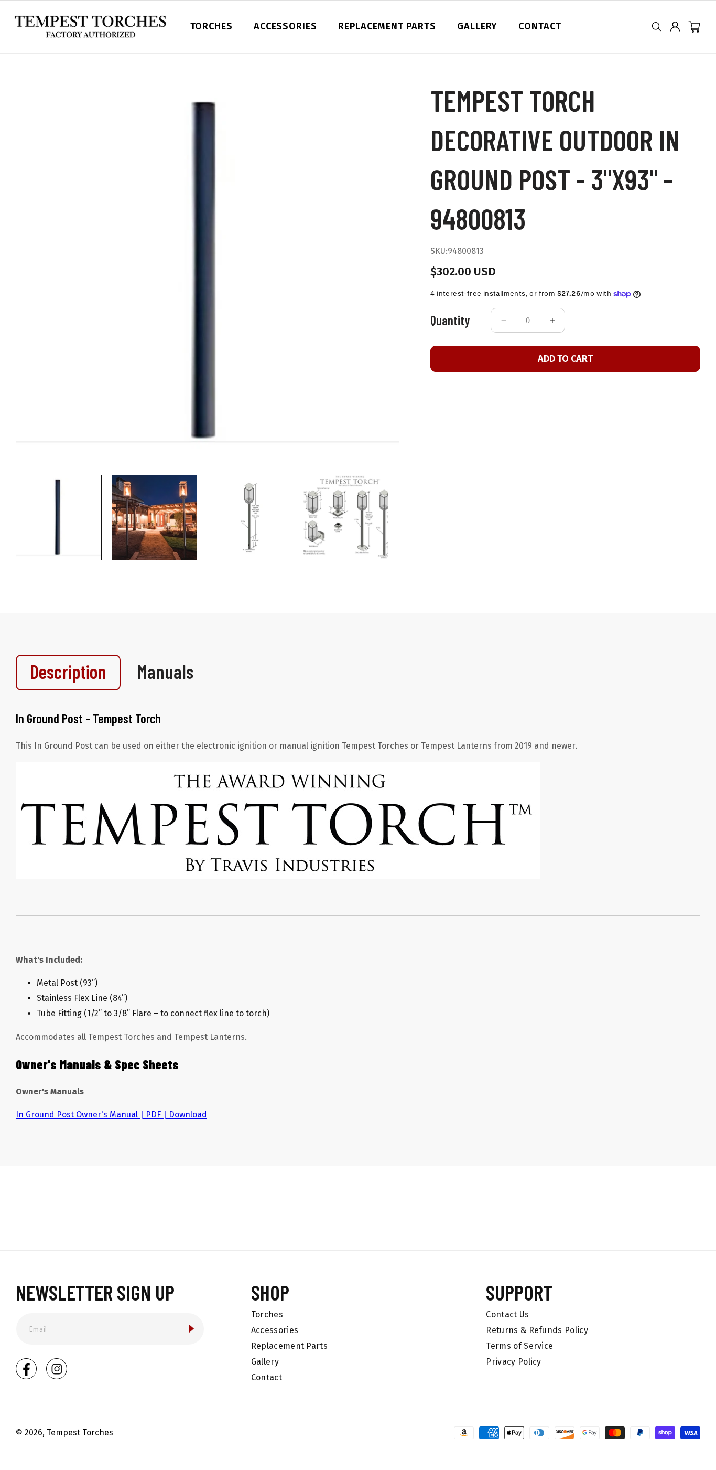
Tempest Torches (80, 1432)
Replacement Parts (289, 1346)
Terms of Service (519, 1346)
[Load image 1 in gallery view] (58, 517)
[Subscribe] (191, 1328)
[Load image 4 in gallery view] (345, 517)
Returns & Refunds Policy (537, 1330)
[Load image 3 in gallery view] (250, 517)
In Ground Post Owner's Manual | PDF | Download (111, 1115)
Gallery (265, 1362)
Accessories (275, 1330)
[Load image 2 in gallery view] (154, 517)
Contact (266, 1377)
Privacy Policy (513, 1362)
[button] (657, 27)
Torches (267, 1314)
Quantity (450, 320)
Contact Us (507, 1314)
